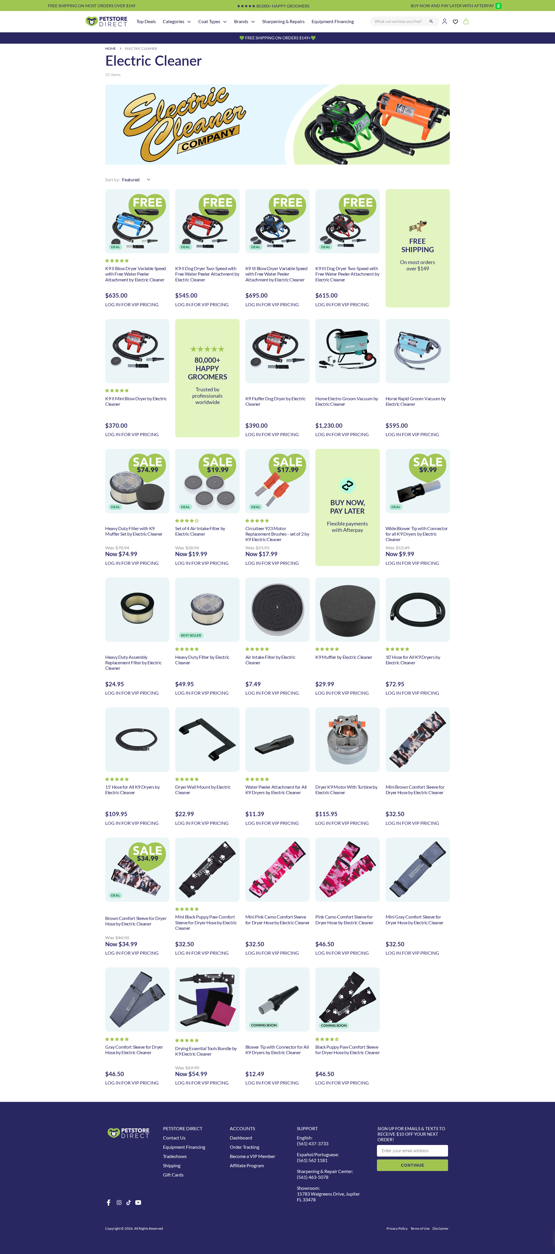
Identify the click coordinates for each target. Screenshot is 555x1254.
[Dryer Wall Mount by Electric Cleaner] (207, 739)
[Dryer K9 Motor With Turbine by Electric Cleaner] (347, 739)
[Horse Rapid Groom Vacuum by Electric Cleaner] (418, 351)
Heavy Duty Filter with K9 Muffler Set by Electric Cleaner (133, 530)
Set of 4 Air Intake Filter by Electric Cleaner (200, 530)
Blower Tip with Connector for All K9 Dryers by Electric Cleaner (277, 1049)
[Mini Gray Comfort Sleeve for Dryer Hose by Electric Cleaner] (418, 870)
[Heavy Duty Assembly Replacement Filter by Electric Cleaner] (137, 610)
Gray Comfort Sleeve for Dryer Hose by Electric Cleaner (134, 1049)
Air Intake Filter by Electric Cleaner (270, 659)
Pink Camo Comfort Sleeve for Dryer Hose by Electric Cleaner (344, 919)
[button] (117, 260)
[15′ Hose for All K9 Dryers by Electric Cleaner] (137, 739)
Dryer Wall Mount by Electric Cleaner (202, 789)
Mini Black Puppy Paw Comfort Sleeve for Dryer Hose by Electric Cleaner (205, 922)
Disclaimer (440, 1228)
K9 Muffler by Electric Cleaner (343, 657)
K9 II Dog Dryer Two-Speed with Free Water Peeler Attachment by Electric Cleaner (207, 273)
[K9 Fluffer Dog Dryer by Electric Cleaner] (277, 351)
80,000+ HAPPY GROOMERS (273, 5)
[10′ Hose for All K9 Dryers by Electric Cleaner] (418, 610)
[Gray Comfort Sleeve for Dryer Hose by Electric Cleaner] (137, 999)
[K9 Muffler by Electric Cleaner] (347, 610)
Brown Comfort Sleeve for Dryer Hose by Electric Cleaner (135, 920)
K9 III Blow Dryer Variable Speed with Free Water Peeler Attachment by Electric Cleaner (276, 273)
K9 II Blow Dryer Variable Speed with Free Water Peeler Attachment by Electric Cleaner (135, 273)
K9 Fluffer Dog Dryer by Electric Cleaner (275, 401)
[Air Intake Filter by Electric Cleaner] (277, 610)
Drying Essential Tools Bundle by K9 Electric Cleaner (206, 1050)
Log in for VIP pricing (132, 304)
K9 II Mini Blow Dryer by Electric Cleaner (135, 401)
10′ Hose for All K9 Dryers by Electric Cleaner (413, 659)
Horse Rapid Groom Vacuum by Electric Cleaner (416, 401)
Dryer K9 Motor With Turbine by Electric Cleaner (346, 789)
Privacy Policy (397, 1228)
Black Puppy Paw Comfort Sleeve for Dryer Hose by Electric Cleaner (347, 1049)
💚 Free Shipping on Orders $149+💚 (277, 37)
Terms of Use (420, 1228)
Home (110, 48)
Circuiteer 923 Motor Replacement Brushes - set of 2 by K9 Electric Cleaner (277, 533)
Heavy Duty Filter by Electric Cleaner (202, 659)
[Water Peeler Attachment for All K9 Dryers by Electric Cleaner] (277, 739)
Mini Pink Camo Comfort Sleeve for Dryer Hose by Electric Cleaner (277, 919)
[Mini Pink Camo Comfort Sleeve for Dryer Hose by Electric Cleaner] (277, 870)
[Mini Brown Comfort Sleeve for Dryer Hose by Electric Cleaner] (418, 739)
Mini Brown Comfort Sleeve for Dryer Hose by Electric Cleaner (415, 789)
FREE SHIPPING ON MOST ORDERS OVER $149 (91, 5)
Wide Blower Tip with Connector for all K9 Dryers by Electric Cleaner (417, 533)
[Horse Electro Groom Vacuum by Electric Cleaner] (347, 351)
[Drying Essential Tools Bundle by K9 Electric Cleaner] (207, 999)
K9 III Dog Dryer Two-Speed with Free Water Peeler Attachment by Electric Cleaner (347, 273)
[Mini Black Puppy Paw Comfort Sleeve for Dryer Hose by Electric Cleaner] (207, 870)
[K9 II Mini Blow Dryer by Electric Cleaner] (137, 351)
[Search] (431, 21)
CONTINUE (412, 1165)
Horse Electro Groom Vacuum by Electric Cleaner (346, 401)
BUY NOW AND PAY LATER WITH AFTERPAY (452, 5)
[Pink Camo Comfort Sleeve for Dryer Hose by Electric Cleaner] (347, 870)
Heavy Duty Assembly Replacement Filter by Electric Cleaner (133, 662)
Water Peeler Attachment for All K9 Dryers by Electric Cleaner (276, 789)
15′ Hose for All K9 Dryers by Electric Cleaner (132, 789)
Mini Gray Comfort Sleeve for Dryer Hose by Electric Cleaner (414, 919)
